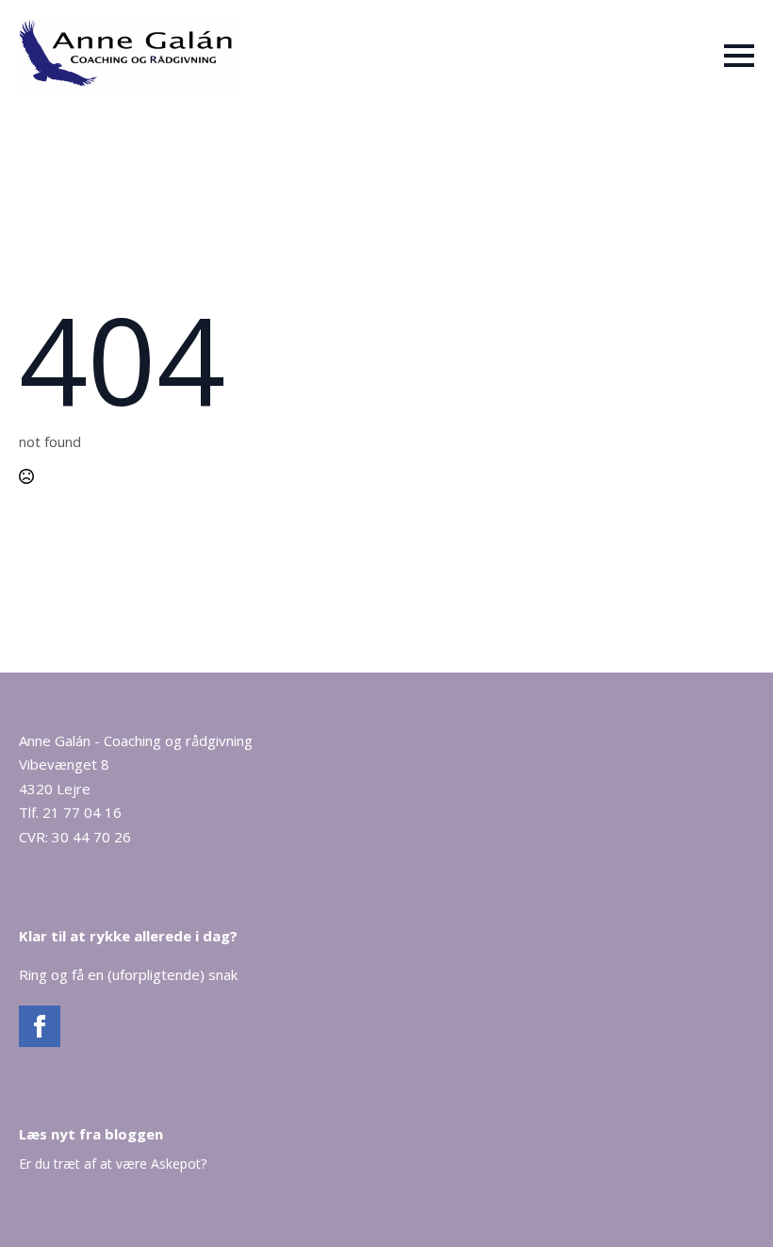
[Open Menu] (739, 56)
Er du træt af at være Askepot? (112, 1164)
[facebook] (39, 1026)
